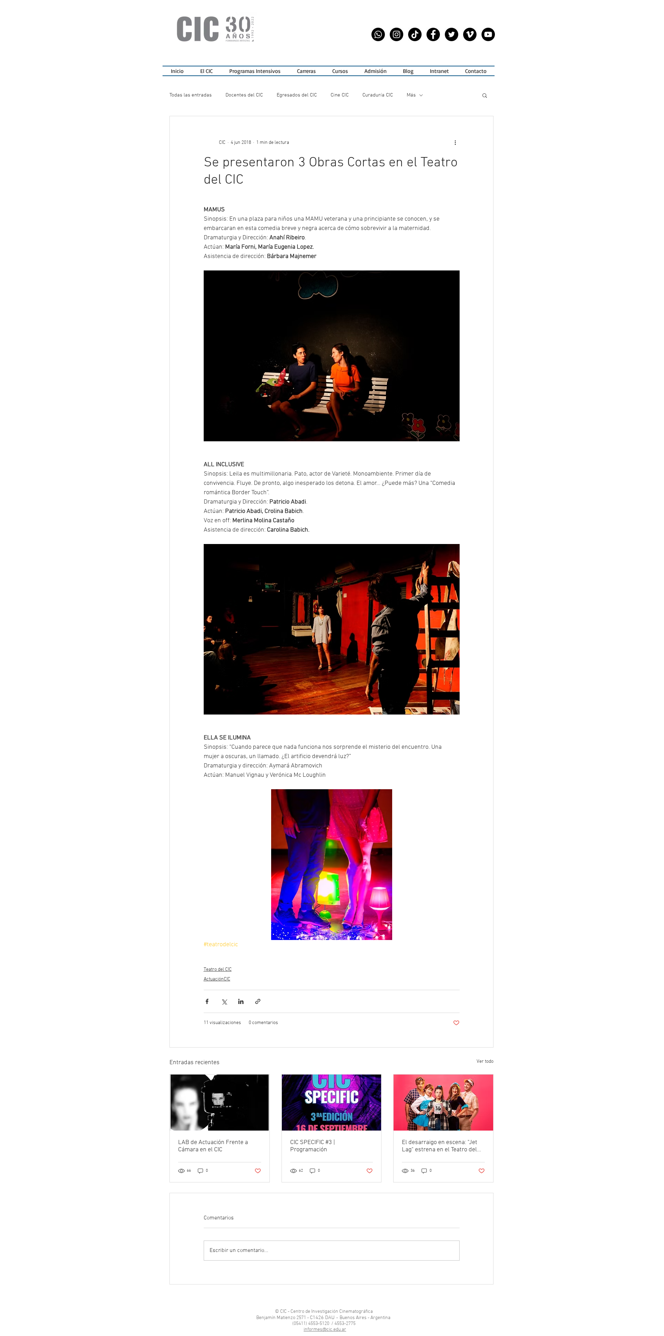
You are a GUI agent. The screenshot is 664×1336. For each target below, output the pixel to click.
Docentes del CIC (244, 95)
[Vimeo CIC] (470, 34)
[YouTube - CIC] (488, 34)
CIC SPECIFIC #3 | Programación (312, 1146)
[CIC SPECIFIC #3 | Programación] (331, 1103)
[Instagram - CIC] (396, 34)
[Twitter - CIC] (451, 34)
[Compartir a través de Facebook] (207, 1001)
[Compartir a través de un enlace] (258, 1001)
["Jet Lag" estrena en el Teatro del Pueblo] (443, 1103)
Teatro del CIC (218, 970)
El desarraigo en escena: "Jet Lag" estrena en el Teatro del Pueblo (439, 1146)
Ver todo (485, 1062)
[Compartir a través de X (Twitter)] (224, 1001)
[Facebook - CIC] (433, 34)
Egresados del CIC (297, 95)
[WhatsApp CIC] (378, 34)
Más (411, 95)
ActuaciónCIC (217, 979)
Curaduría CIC (377, 95)
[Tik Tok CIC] (415, 34)
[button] (255, 70)
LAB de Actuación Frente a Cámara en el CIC (213, 1146)
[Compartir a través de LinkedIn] (241, 1001)
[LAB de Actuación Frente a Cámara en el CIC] (219, 1103)
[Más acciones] (455, 142)
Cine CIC (340, 95)
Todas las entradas (190, 95)
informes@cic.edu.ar (325, 1330)
